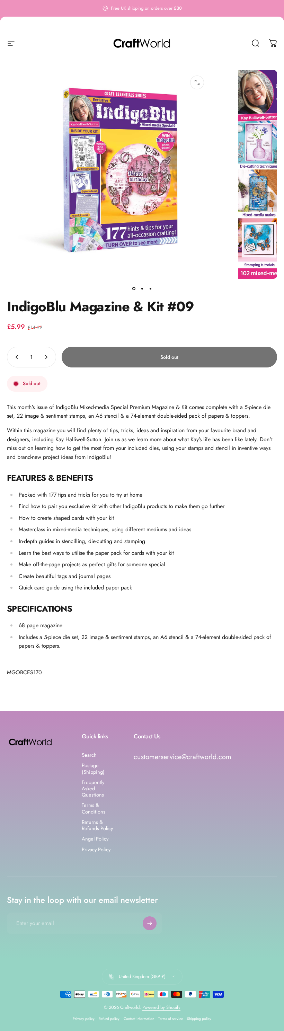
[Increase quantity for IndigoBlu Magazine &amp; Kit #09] (48, 357)
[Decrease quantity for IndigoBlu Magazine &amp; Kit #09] (15, 357)
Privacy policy (84, 1018)
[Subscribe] (150, 923)
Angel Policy (95, 839)
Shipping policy (199, 1018)
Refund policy (109, 1018)
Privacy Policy (96, 849)
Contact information (139, 1018)
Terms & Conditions (93, 808)
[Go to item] (134, 288)
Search (89, 755)
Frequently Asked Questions (93, 788)
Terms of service (170, 1018)
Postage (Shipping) (93, 768)
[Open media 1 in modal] (197, 82)
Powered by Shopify (161, 1007)
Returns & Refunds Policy (97, 825)
